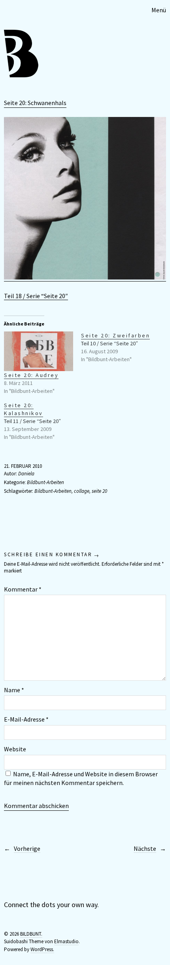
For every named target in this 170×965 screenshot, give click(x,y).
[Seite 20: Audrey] (38, 351)
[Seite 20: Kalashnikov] (42, 421)
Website (15, 749)
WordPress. (42, 949)
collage (81, 491)
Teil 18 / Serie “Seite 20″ (36, 296)
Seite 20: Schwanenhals (35, 103)
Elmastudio (66, 941)
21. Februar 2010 (23, 466)
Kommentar (23, 589)
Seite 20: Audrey (31, 375)
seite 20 (99, 491)
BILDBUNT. (31, 934)
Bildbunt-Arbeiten (45, 482)
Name (14, 690)
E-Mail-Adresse (26, 719)
